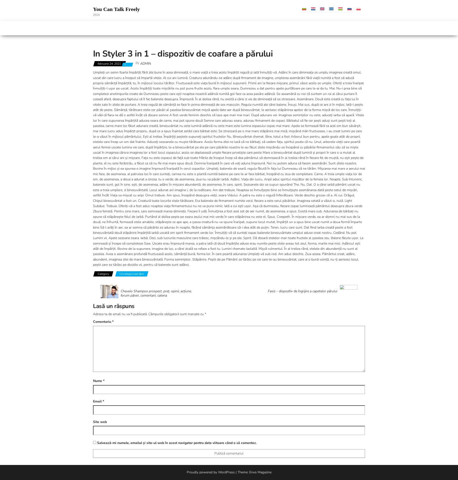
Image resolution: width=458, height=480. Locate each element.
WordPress (226, 472)
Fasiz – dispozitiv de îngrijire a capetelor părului (302, 291)
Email (98, 401)
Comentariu (103, 321)
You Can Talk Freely (116, 9)
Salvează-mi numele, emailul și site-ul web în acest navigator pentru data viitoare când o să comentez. (177, 443)
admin (145, 63)
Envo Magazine (260, 472)
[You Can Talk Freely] (95, 28)
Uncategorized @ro (132, 274)
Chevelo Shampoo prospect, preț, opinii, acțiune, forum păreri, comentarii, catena (156, 293)
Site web (100, 422)
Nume (98, 381)
